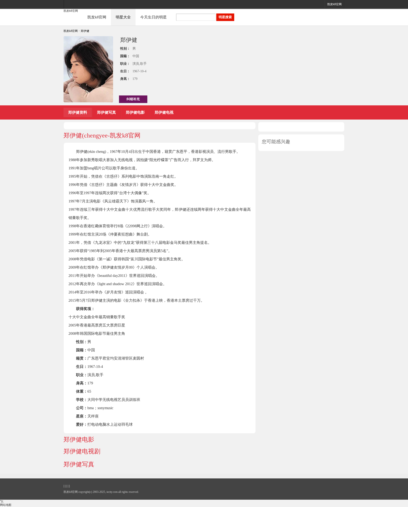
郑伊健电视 (164, 112)
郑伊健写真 (106, 112)
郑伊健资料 (77, 112)
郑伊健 (85, 31)
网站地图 (5, 505)
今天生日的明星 (153, 17)
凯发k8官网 (334, 4)
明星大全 (123, 17)
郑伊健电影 (135, 112)
